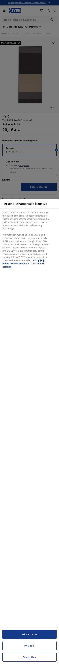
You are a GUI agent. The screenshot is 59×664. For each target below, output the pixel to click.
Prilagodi (29, 645)
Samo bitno (29, 657)
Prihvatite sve (29, 634)
